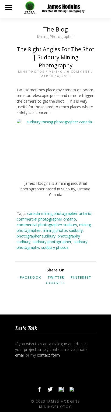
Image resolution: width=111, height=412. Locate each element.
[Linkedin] (61, 390)
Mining (56, 71)
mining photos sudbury (63, 230)
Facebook (30, 277)
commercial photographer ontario (46, 219)
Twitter (56, 277)
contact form (48, 355)
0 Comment (78, 71)
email (20, 355)
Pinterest (81, 277)
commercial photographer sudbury (47, 224)
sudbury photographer (52, 241)
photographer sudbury (36, 236)
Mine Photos (31, 71)
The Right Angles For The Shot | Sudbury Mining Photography (55, 57)
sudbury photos (54, 247)
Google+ (55, 283)
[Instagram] (71, 390)
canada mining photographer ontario (59, 213)
